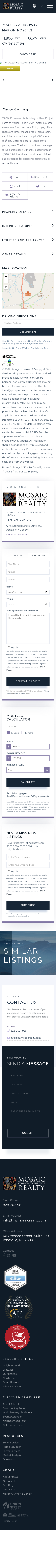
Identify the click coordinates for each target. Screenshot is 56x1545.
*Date (9, 586)
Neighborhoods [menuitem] (12, 1365)
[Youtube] (14, 1255)
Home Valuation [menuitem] (12, 1446)
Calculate (28, 782)
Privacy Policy (10, 1521)
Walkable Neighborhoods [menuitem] (17, 1412)
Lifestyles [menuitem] (8, 1369)
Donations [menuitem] (9, 1459)
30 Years (15, 733)
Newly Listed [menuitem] (10, 1378)
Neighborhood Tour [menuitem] (14, 1421)
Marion (47, 467)
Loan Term (13, 726)
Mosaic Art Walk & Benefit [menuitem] (17, 1493)
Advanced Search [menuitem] (13, 1386)
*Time (9, 599)
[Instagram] (8, 1255)
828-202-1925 (18, 520)
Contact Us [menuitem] (9, 1489)
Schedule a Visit (38, 555)
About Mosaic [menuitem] (10, 1477)
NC (24, 467)
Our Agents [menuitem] (9, 1481)
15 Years (29, 733)
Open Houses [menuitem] (11, 1382)
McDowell (35, 467)
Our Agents (23, 534)
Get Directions (28, 331)
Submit (28, 1133)
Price (9, 741)
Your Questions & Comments (22, 610)
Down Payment (15, 753)
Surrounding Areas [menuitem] (14, 1408)
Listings (16, 467)
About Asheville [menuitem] (12, 1404)
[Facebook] (4, 1255)
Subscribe (28, 905)
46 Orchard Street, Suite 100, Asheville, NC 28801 (26, 1238)
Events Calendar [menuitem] (12, 1416)
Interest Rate (15, 765)
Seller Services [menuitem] (11, 1442)
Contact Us (28, 54)
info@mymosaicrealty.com (26, 1037)
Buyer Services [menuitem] (11, 1451)
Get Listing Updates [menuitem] (14, 1425)
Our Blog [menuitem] (8, 1485)
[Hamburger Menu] (50, 6)
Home (5, 467)
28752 (8, 471)
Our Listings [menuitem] (10, 1374)
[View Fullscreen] (6, 287)
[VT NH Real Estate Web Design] (28, 1506)
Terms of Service (20, 694)
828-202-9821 (13, 1205)
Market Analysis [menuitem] (12, 1455)
